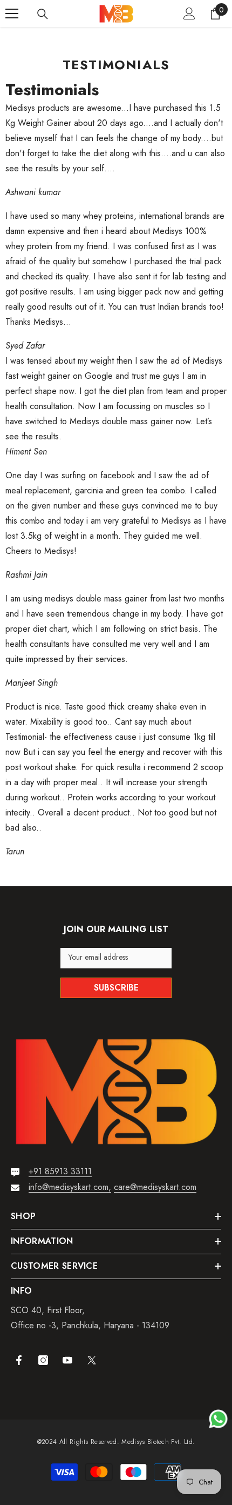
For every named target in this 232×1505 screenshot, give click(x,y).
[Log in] (189, 13)
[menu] (11, 13)
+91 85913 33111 (60, 1171)
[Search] (42, 14)
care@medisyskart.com (155, 1187)
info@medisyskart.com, (70, 1187)
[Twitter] (92, 1360)
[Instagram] (43, 1360)
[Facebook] (19, 1360)
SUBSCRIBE (116, 987)
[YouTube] (67, 1360)
